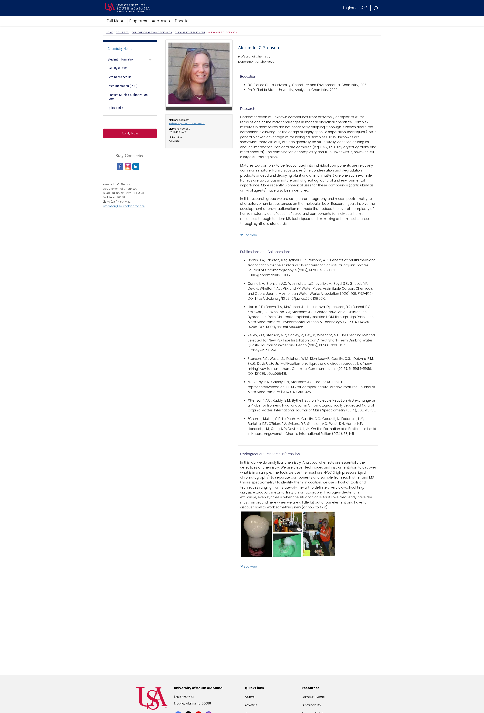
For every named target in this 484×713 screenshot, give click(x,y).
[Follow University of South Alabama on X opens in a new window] (188, 708)
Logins (348, 7)
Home (109, 32)
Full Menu (115, 20)
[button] (376, 8)
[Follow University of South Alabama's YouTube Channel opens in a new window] (199, 708)
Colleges (122, 32)
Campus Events (313, 697)
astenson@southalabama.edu (124, 206)
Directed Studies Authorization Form (128, 97)
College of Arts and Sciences (152, 32)
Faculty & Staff (117, 68)
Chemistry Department (190, 32)
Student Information (121, 59)
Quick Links (115, 108)
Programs (138, 20)
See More (250, 235)
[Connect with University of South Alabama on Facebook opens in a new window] (178, 708)
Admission (161, 20)
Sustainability (311, 705)
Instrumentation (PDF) (122, 86)
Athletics (251, 705)
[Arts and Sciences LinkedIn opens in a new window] (136, 166)
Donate (181, 20)
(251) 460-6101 (184, 697)
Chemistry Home (120, 48)
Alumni (249, 697)
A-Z (364, 7)
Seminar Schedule (119, 77)
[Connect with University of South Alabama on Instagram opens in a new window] (209, 708)
